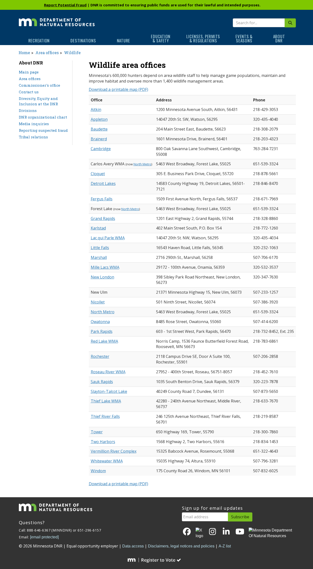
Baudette (99, 129)
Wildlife (72, 52)
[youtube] (240, 532)
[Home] (57, 19)
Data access (133, 546)
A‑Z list (225, 546)
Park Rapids (101, 331)
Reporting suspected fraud (43, 130)
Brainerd (99, 139)
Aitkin (96, 109)
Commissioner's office (39, 85)
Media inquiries (34, 123)
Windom (98, 470)
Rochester (100, 356)
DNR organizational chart (43, 117)
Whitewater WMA (107, 461)
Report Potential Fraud (65, 4)
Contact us (29, 91)
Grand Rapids (103, 218)
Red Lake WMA (104, 341)
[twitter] (200, 533)
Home (24, 52)
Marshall (99, 257)
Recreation (39, 40)
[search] (290, 22)
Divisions (28, 110)
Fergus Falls (101, 199)
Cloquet (98, 173)
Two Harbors (103, 441)
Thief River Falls (105, 416)
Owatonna (100, 321)
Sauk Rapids (102, 381)
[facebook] (187, 532)
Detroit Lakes (103, 183)
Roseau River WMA (108, 372)
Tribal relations (33, 136)
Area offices (47, 52)
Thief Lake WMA (106, 401)
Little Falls (100, 247)
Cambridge (101, 148)
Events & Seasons (244, 38)
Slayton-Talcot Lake (109, 391)
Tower (97, 432)
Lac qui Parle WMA (108, 238)
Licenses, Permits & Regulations (203, 38)
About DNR (279, 38)
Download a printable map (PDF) (118, 89)
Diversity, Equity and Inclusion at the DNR (38, 101)
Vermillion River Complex (113, 451)
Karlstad (98, 228)
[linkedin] (226, 532)
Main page (29, 72)
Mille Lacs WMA (105, 267)
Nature (123, 40)
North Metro (142, 164)
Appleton (99, 119)
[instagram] (212, 532)
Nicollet (98, 302)
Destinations (83, 40)
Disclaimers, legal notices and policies (181, 546)
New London (102, 277)
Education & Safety (160, 38)
